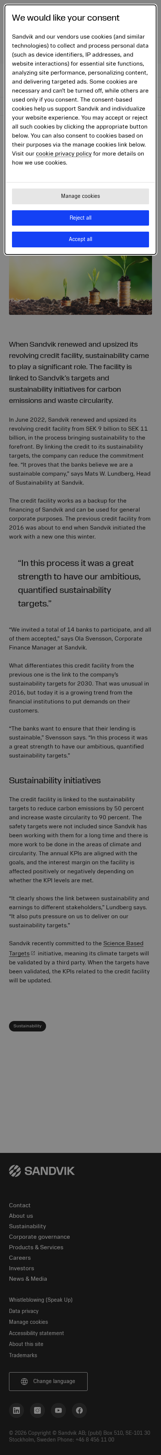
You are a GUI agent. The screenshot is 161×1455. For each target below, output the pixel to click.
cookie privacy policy (64, 153)
